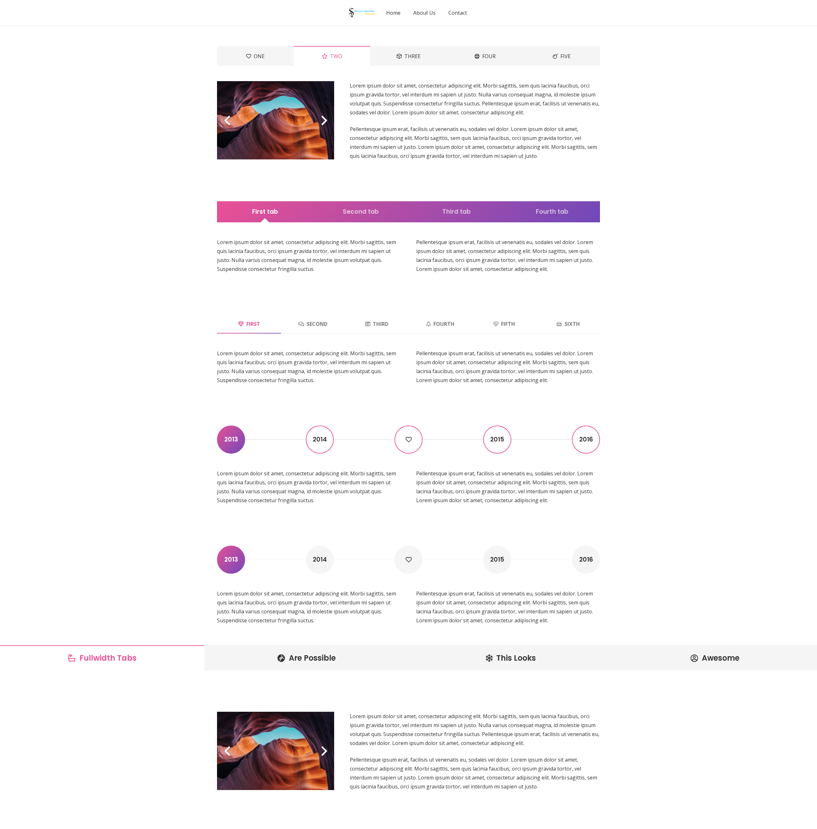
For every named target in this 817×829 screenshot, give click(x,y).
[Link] (361, 13)
